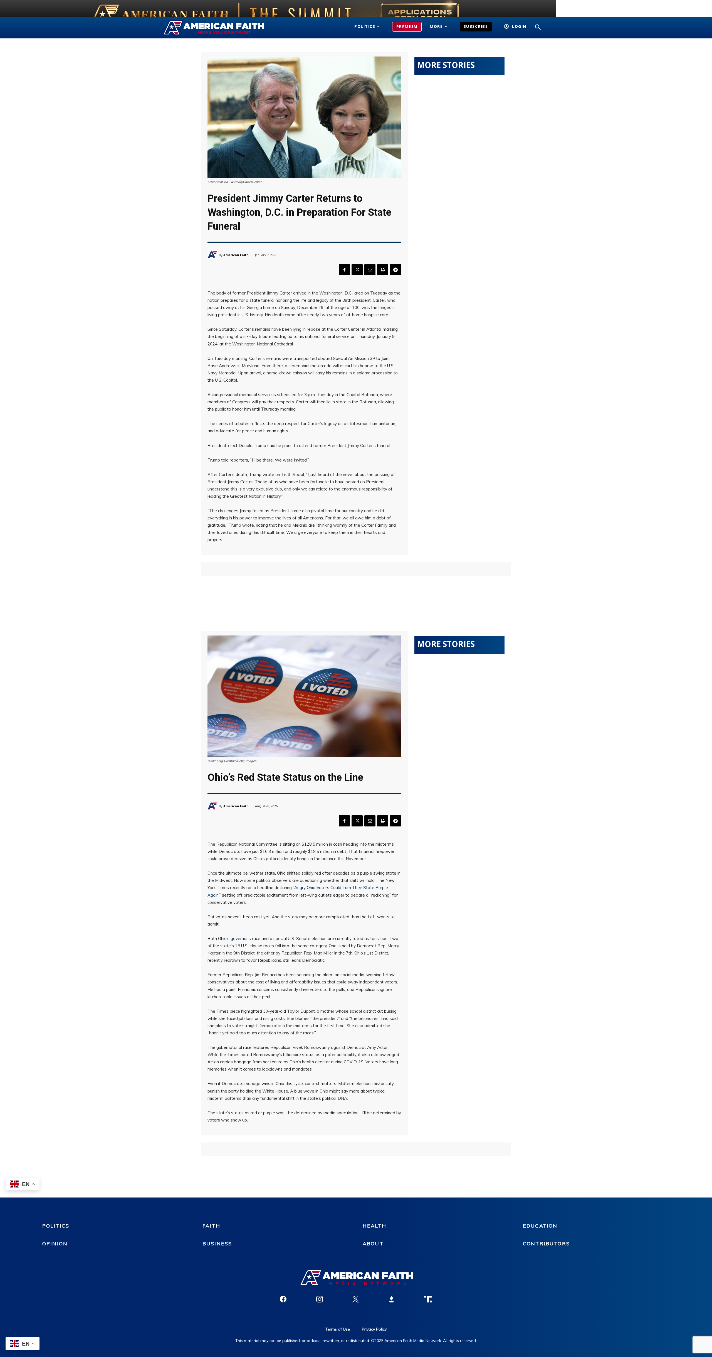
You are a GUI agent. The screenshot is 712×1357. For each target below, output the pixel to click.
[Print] (382, 269)
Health (374, 1226)
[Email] (369, 269)
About (373, 1243)
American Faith (236, 255)
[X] (357, 269)
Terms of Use (337, 1329)
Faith (211, 1226)
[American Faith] (213, 255)
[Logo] (221, 27)
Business (217, 1243)
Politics (55, 1226)
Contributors (546, 1243)
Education (540, 1226)
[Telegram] (395, 269)
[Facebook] (344, 269)
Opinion (55, 1243)
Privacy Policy (374, 1329)
